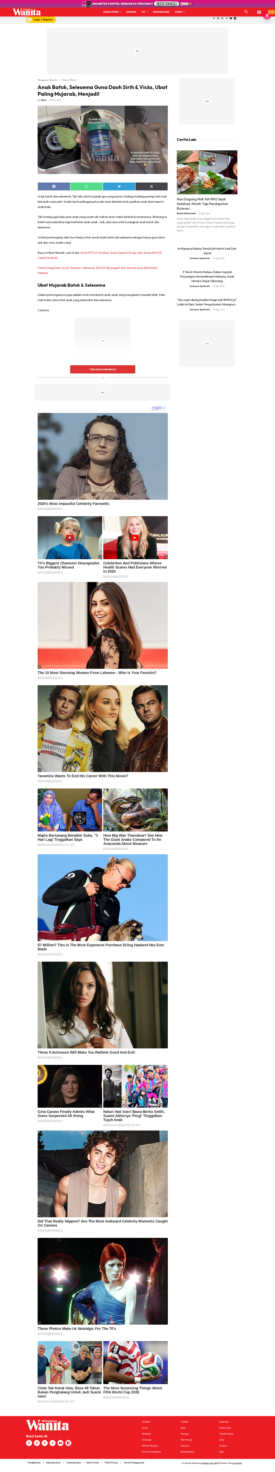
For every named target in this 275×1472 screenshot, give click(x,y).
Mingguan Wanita (47, 79)
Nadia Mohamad (186, 213)
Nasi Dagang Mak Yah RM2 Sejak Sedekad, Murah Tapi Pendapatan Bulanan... (202, 204)
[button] (246, 11)
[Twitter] (222, 18)
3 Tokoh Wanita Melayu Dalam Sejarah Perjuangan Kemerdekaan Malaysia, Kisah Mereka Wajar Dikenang (207, 276)
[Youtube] (231, 18)
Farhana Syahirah (200, 258)
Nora (43, 100)
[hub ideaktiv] (259, 10)
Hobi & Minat (69, 79)
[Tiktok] (226, 18)
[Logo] (26, 12)
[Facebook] (214, 18)
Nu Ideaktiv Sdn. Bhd (209, 1463)
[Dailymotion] (235, 18)
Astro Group (237, 1463)
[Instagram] (218, 18)
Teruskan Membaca (102, 369)
